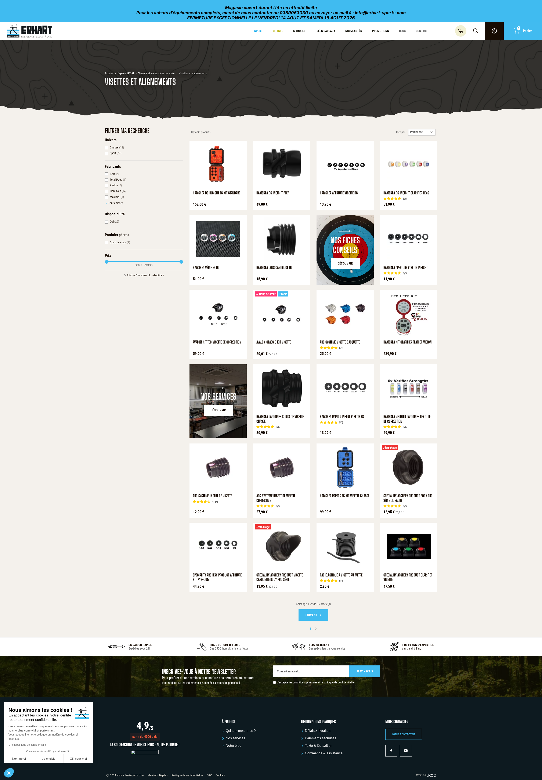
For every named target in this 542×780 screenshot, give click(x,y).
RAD (114, 174)
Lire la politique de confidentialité (27, 744)
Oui (114, 221)
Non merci (19, 758)
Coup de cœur (120, 242)
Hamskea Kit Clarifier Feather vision (407, 342)
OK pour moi (78, 758)
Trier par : (401, 132)
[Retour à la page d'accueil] (46, 31)
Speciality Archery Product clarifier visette (407, 577)
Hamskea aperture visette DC (339, 193)
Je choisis (48, 758)
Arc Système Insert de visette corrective (275, 498)
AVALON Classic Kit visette (273, 342)
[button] (145, 737)
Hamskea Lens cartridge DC (274, 267)
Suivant (312, 615)
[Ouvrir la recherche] (475, 31)
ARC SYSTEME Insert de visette (212, 496)
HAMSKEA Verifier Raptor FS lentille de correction (406, 419)
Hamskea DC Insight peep (272, 193)
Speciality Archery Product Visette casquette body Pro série (279, 577)
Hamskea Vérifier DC (206, 267)
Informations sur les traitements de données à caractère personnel (201, 682)
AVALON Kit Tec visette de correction (217, 342)
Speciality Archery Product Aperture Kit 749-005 (217, 577)
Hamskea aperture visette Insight (405, 267)
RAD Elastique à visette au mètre (341, 575)
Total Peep (118, 179)
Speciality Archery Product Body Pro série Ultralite (408, 498)
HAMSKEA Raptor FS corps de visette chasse (280, 419)
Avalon (116, 185)
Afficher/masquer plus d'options (145, 275)
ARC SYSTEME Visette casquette (340, 342)
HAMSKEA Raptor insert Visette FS (342, 416)
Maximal (117, 197)
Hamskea (118, 191)
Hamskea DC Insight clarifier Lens (406, 193)
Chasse (117, 147)
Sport (115, 153)
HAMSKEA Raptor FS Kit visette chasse (344, 496)
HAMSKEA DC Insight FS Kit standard (217, 193)
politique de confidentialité (339, 682)
